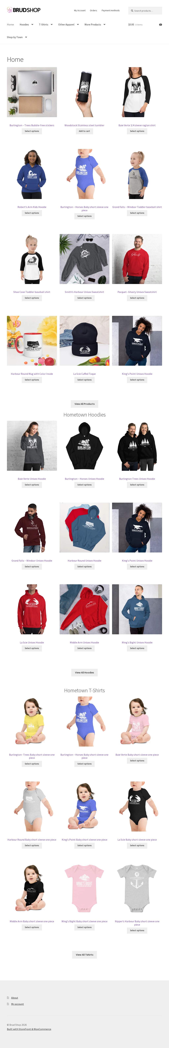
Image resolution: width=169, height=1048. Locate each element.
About (14, 997)
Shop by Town (15, 37)
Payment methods (111, 10)
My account (17, 1004)
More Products (92, 24)
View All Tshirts (84, 954)
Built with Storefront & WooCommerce (29, 1029)
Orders (93, 10)
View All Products (85, 403)
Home (10, 24)
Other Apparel (66, 24)
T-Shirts (43, 24)
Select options (32, 131)
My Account (79, 10)
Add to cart (84, 131)
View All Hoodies (84, 672)
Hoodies (24, 24)
